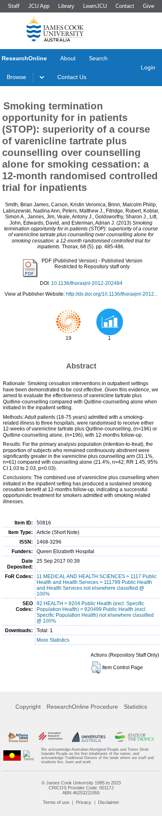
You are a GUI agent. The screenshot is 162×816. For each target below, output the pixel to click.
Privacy (83, 802)
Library (66, 6)
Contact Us (71, 77)
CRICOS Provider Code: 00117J (81, 787)
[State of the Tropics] (134, 737)
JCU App (38, 6)
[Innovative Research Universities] (49, 737)
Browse (16, 77)
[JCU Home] (55, 29)
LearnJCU (95, 6)
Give (148, 6)
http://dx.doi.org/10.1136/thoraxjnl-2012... (112, 294)
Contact (124, 6)
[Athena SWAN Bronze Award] (18, 737)
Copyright (28, 706)
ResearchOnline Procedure (82, 706)
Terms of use (56, 802)
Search (98, 58)
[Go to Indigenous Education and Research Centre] (12, 755)
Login (148, 67)
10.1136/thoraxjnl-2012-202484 (87, 283)
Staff (14, 6)
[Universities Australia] (89, 737)
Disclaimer (108, 802)
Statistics (135, 706)
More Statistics (53, 640)
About (68, 58)
